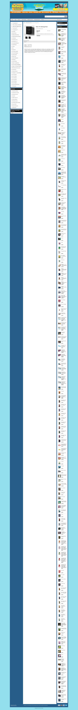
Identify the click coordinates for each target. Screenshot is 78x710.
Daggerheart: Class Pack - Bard (63, 435)
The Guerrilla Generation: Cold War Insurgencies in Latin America (63, 96)
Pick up (42, 19)
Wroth (62, 654)
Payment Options (14, 99)
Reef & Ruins (63, 55)
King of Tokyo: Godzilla (63, 633)
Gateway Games (14, 54)
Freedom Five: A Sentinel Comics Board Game (63, 691)
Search (66, 16)
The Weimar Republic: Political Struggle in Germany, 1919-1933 (64, 87)
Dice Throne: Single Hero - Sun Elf (63, 588)
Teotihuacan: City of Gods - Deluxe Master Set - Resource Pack (63, 39)
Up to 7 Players (14, 82)
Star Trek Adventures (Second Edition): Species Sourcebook (64, 524)
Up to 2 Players (14, 74)
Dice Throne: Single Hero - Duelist (63, 597)
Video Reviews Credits (15, 92)
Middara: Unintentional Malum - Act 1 (64, 287)
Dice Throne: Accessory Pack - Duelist (63, 615)
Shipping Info (14, 107)
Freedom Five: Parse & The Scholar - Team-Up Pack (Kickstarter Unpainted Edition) (63, 318)
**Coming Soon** (15, 29)
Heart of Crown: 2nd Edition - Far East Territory (63, 309)
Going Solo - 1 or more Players (16, 72)
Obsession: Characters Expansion (62, 660)
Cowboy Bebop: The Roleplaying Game (63, 440)
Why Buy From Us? (37, 19)
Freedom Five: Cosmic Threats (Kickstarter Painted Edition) (63, 355)
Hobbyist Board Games (15, 34)
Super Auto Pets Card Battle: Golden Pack (64, 225)
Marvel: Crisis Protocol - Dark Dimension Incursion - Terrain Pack (64, 296)
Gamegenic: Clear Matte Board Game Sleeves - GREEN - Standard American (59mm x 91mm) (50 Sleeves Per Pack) (64, 554)
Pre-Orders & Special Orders (16, 102)
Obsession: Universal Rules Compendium (63, 475)
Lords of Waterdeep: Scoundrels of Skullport (63, 677)
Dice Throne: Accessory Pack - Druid (63, 619)
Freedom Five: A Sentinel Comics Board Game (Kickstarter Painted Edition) (63, 382)
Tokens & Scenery (15, 71)
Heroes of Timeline (63, 304)
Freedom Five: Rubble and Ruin (63, 313)
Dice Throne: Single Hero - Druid (63, 601)
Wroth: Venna (63, 645)
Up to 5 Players (14, 79)
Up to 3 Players (14, 76)
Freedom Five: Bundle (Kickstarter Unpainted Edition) (63, 368)
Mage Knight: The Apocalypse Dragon (63, 686)
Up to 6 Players (14, 81)
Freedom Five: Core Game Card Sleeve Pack (63, 364)
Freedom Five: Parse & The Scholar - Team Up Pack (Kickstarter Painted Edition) (63, 328)
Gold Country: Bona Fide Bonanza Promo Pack (64, 155)
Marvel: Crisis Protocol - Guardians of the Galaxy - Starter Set (63, 291)
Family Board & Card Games (16, 36)
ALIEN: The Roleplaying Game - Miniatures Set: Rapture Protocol (63, 664)
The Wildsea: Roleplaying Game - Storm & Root (63, 532)
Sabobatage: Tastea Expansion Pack (63, 247)
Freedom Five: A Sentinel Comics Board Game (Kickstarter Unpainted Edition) (63, 377)
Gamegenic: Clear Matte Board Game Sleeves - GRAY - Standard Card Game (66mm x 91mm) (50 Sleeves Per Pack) (64, 548)
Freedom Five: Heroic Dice (63, 332)
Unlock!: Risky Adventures (63, 492)
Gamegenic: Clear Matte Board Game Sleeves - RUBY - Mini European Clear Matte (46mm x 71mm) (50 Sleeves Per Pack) (64, 560)
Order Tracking (24, 19)
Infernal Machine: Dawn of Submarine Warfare (63, 83)
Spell (62, 242)
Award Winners (14, 44)
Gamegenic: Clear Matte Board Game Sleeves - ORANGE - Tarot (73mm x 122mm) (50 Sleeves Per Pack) (64, 542)
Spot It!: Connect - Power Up (63, 233)
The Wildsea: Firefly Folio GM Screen (63, 194)
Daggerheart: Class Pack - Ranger (63, 422)
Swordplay (62, 211)
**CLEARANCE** (15, 23)
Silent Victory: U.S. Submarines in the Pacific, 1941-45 (63, 61)
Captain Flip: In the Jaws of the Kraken (63, 73)
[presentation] (40, 40)
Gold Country (63, 158)
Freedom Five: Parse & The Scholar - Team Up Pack (63, 323)
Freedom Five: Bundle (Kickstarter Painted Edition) (63, 373)
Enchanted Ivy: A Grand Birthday (63, 146)
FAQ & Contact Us (30, 19)
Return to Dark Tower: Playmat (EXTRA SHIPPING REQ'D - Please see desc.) (63, 624)
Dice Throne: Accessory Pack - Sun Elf (63, 606)
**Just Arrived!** (14, 28)
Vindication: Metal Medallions (63, 181)
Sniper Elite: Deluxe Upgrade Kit (63, 672)
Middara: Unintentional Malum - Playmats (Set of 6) (64, 265)
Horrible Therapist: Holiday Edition (63, 69)
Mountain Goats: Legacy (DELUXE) (63, 137)
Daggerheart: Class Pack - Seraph (63, 413)
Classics (13, 46)
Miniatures (13, 59)
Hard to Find (14, 56)
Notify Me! (38, 35)
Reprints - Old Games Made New (17, 66)
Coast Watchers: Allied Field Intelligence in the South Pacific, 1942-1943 (63, 110)
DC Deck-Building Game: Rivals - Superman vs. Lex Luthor (63, 396)
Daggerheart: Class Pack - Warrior (63, 404)
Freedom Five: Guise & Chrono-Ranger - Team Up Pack (63, 337)
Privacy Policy (14, 104)
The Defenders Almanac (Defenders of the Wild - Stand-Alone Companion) (63, 208)
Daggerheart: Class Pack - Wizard (63, 400)
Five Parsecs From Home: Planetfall (63, 510)
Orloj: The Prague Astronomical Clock (63, 29)
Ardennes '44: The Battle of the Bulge (63, 51)
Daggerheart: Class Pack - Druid (63, 431)
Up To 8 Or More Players (15, 84)
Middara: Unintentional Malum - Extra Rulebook (64, 274)
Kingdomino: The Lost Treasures (63, 64)
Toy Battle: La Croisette (63, 47)
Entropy (62, 119)
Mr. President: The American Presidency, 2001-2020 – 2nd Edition (63, 105)
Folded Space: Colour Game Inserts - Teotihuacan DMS (63, 43)
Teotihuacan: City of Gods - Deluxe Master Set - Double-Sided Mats (63, 34)
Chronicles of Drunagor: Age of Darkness (63, 528)
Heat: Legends (63, 496)
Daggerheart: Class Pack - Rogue (63, 418)
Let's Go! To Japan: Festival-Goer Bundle (64, 483)
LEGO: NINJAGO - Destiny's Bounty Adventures (63, 506)
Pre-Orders (13, 31)
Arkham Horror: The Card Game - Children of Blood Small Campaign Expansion (64, 115)
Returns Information (15, 105)
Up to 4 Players (14, 77)
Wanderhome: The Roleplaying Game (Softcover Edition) (63, 173)
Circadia (62, 461)
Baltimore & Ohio (63, 470)
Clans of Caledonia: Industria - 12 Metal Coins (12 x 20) (63, 638)
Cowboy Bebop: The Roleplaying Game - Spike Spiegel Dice (63, 445)
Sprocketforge (63, 167)
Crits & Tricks (63, 583)
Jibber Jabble (63, 123)
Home (12, 19)
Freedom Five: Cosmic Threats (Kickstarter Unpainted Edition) (63, 350)
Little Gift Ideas (14, 61)
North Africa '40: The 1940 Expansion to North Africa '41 (64, 78)
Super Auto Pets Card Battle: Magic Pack (64, 220)
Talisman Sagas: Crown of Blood (63, 519)
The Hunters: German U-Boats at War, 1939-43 (63, 92)
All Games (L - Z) (14, 41)
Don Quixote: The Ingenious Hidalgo (63, 387)
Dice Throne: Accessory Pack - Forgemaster (63, 610)
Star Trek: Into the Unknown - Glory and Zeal (63, 695)
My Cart (19, 19)
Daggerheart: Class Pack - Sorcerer (63, 409)
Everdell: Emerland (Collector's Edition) (63, 501)
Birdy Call (62, 570)
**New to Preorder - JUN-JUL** (16, 24)
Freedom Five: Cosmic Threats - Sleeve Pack (63, 359)
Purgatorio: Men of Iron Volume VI (63, 100)
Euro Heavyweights (15, 51)
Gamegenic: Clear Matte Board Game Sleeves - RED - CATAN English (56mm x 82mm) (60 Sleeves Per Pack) (64, 566)
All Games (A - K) (14, 39)
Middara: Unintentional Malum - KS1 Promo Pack (64, 269)
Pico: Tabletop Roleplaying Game (63, 255)
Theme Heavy (14, 69)
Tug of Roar (62, 574)
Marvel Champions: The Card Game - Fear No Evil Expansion (63, 682)
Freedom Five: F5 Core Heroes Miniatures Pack (63, 346)
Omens (62, 514)
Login (15, 19)
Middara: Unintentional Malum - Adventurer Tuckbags (64, 283)
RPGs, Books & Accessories (16, 67)
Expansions (14, 49)
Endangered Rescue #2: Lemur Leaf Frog (64, 628)
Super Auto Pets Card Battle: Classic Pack (64, 229)
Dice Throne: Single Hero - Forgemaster (63, 592)
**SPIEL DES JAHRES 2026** (16, 26)
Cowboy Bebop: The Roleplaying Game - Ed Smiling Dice (63, 449)
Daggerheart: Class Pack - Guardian (63, 426)
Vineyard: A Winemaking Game (63, 176)
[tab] (40, 40)
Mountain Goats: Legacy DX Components (63, 133)
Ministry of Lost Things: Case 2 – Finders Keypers (63, 642)
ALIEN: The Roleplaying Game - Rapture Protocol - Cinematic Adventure (64, 669)
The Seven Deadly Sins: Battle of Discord (63, 203)
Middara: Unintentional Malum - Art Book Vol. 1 (64, 278)
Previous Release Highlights (16, 64)
